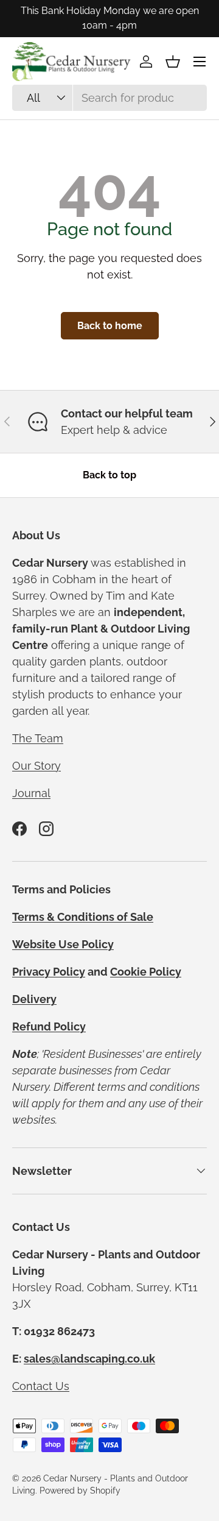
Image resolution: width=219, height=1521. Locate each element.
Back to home (109, 326)
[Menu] (199, 61)
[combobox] (109, 98)
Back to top (109, 475)
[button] (172, 61)
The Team (37, 738)
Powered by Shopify (80, 1490)
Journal (31, 793)
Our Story (36, 765)
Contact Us (40, 1386)
